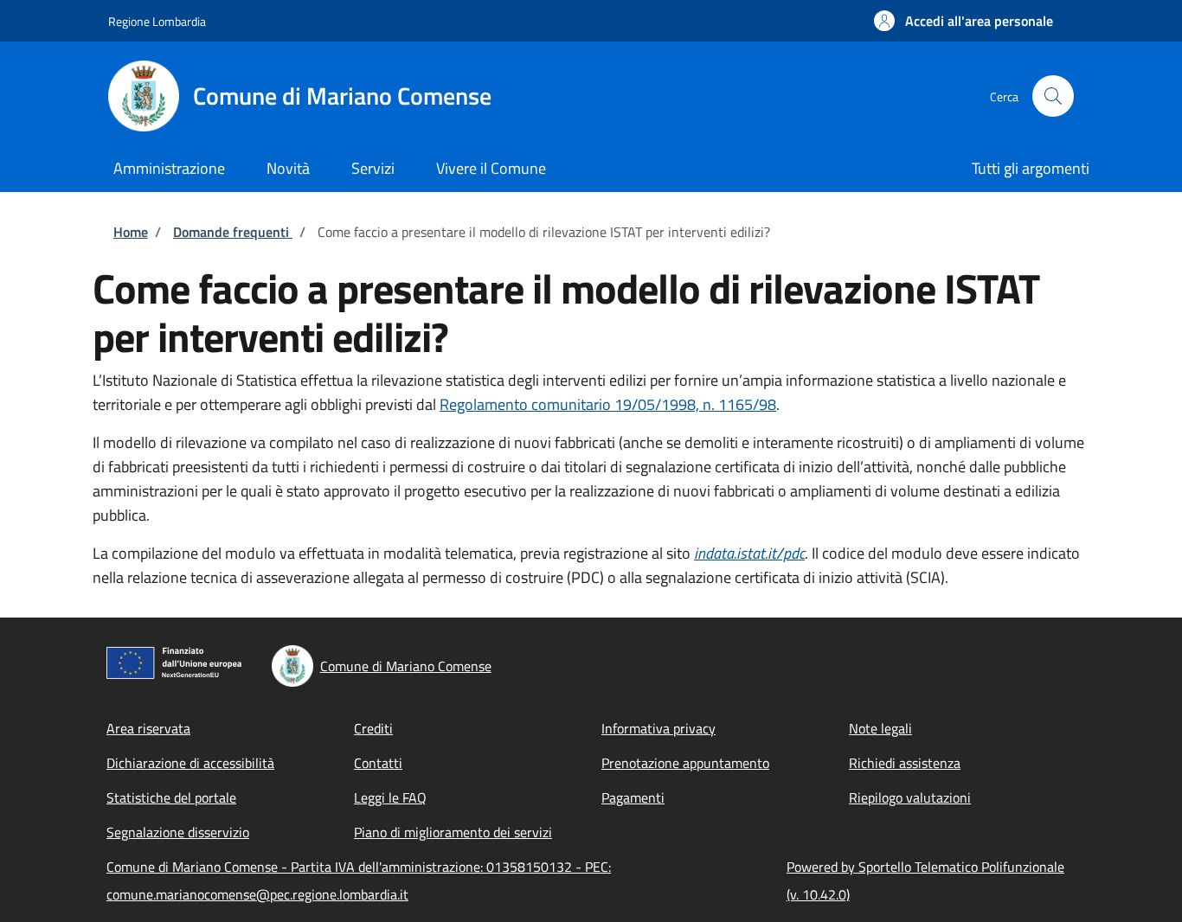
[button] (963, 21)
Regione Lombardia (157, 21)
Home (130, 231)
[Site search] (1053, 96)
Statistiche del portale (171, 797)
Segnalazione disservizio (177, 832)
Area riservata (148, 728)
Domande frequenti (232, 231)
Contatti (378, 762)
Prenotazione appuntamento (685, 762)
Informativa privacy (658, 728)
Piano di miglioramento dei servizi (453, 832)
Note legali (880, 728)
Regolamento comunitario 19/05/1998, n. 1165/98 (608, 404)
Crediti (373, 728)
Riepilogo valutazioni (910, 797)
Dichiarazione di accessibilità (190, 762)
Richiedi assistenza (904, 762)
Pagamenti (633, 797)
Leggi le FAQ (390, 797)
